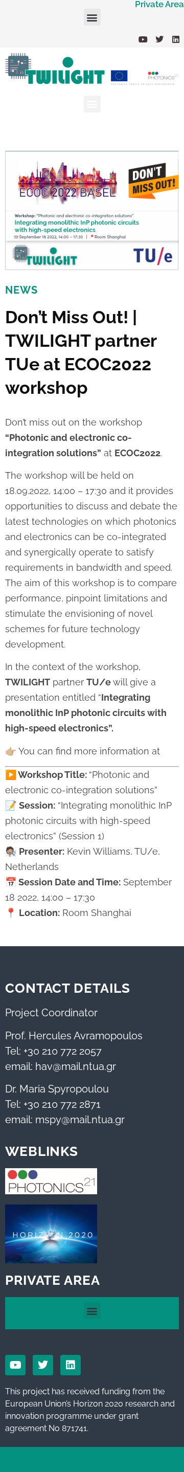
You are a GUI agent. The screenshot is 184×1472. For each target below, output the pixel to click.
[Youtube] (143, 39)
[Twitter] (159, 39)
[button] (92, 17)
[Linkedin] (176, 39)
